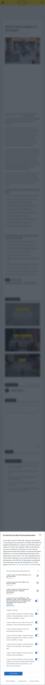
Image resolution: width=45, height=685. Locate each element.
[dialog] (22, 608)
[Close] (41, 535)
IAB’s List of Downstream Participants (25, 564)
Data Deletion (10, 681)
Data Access (22, 681)
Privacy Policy (34, 681)
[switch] (37, 576)
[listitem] (22, 571)
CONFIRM (13, 673)
